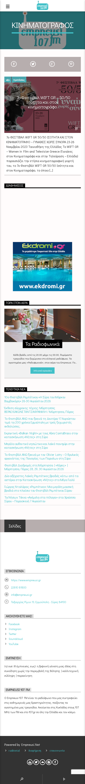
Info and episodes (42, 370)
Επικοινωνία (57, 750)
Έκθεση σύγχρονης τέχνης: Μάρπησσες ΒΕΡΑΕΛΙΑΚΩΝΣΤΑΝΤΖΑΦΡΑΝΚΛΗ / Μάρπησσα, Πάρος (39, 409)
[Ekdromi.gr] (42, 266)
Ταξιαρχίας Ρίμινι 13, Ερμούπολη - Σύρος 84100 (38, 602)
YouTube (13, 644)
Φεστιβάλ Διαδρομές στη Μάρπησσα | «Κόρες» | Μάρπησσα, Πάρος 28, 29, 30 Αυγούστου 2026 (36, 467)
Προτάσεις (19, 79)
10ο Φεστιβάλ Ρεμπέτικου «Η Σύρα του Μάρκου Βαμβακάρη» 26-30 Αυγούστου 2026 (34, 399)
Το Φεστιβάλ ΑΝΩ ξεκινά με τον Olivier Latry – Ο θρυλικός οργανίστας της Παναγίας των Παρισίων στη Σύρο (41, 456)
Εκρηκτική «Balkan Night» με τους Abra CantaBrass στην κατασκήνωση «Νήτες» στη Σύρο (41, 435)
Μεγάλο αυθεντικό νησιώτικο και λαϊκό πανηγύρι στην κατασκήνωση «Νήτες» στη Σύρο (39, 445)
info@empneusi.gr (21, 595)
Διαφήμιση (34, 750)
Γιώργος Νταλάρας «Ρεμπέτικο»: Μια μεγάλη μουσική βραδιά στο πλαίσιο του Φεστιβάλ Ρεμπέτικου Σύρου (38, 488)
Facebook (14, 624)
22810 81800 (18, 587)
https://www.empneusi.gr (26, 580)
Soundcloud (16, 639)
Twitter (12, 634)
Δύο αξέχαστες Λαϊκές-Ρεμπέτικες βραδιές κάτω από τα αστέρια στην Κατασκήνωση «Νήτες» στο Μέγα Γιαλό (41, 477)
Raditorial (14, 750)
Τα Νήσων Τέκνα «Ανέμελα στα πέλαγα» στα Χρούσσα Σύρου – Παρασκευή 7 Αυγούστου (40, 499)
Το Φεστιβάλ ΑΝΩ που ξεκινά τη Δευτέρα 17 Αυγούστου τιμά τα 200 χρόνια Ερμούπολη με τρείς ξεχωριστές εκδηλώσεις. (39, 422)
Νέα (8, 79)
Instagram (15, 629)
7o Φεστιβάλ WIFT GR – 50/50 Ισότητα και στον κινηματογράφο (43, 102)
